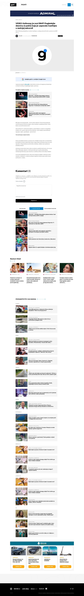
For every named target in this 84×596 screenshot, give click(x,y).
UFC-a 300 (27, 84)
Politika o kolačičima (70, 593)
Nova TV (11, 589)
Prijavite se (34, 200)
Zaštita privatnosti (64, 593)
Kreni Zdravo (46, 589)
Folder (41, 589)
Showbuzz (34, 589)
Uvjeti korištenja (57, 593)
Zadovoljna (25, 589)
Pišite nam (40, 593)
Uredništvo (44, 593)
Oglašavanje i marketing (50, 593)
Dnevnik (17, 589)
